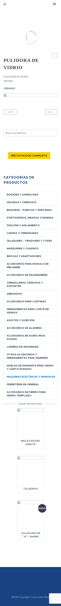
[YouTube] (32, 576)
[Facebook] (24, 576)
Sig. (50, 112)
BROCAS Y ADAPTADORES (24, 256)
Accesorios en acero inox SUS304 (26, 337)
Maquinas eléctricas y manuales (31, 376)
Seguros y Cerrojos (21, 202)
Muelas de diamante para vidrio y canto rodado (30, 367)
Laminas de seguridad (23, 346)
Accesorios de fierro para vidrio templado (26, 394)
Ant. (11, 112)
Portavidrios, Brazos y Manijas (30, 217)
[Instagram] (28, 576)
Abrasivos (14, 293)
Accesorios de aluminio (24, 328)
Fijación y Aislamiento (23, 225)
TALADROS (30, 488)
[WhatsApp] (37, 576)
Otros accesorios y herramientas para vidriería (27, 356)
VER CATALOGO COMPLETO (29, 155)
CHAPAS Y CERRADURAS (22, 233)
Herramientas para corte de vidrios (28, 311)
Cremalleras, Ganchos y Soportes (25, 284)
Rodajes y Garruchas (22, 194)
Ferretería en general (23, 384)
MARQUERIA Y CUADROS (23, 248)
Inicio (44, 9)
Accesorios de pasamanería (27, 274)
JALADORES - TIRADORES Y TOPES (29, 240)
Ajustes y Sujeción (20, 320)
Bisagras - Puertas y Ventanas (29, 210)
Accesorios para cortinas (26, 301)
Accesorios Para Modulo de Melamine (28, 265)
